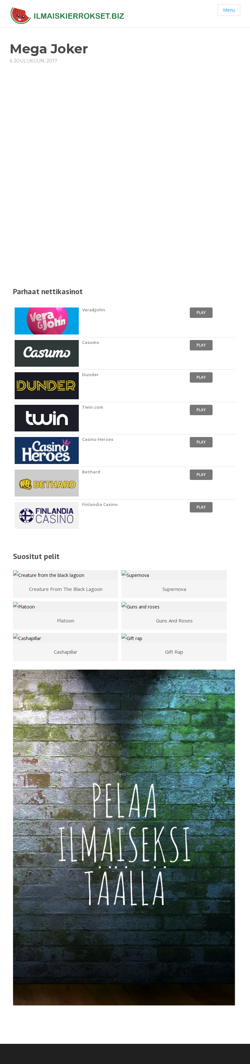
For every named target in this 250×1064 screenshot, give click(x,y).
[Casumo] (47, 353)
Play (201, 312)
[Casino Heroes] (47, 450)
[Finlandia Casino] (47, 515)
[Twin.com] (47, 418)
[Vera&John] (47, 320)
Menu (229, 10)
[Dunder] (47, 385)
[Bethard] (47, 483)
